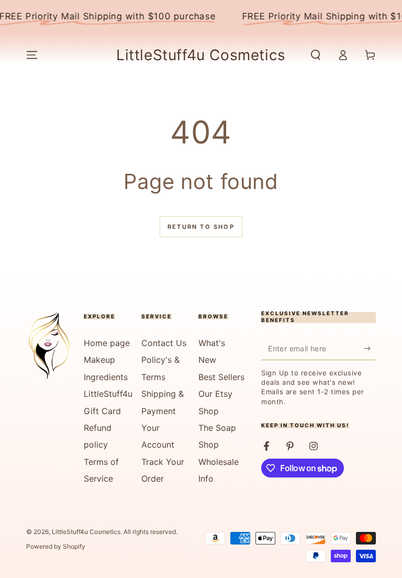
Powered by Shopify (55, 546)
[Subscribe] (370, 348)
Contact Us (163, 343)
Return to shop (201, 226)
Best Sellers (221, 377)
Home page (107, 343)
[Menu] (32, 54)
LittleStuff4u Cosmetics (86, 532)
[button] (315, 54)
